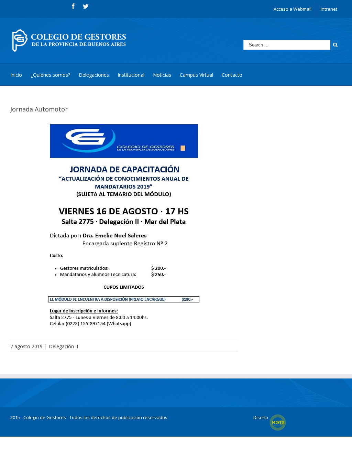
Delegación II (63, 346)
